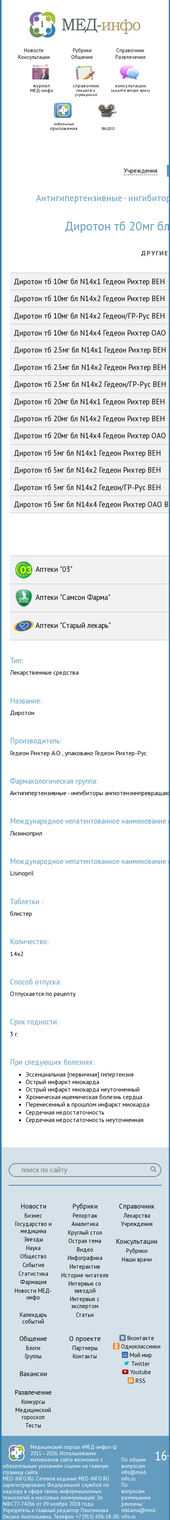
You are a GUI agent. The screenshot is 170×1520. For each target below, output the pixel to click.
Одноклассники (140, 1346)
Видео (85, 1249)
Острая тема (84, 1241)
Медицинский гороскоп (33, 1413)
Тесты (33, 1425)
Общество (33, 1256)
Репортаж (85, 1215)
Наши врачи (137, 1259)
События (33, 1265)
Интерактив (85, 1266)
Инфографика (85, 1258)
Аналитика (85, 1224)
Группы (33, 1356)
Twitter (140, 1363)
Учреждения (140, 170)
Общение (82, 57)
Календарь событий (33, 1318)
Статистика (33, 1273)
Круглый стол (85, 1232)
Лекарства (136, 1215)
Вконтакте (140, 1338)
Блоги (33, 1348)
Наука (33, 1248)
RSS (139, 1380)
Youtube (139, 1372)
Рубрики (82, 50)
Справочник (130, 50)
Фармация (33, 1282)
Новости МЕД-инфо (33, 1294)
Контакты (85, 1356)
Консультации (34, 57)
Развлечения (130, 57)
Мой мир (140, 1355)
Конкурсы (33, 1401)
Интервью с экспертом (85, 1302)
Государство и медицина (33, 1227)
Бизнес (33, 1215)
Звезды (33, 1239)
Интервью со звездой (84, 1287)
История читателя (84, 1275)
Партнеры (85, 1348)
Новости (33, 50)
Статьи (85, 1314)
